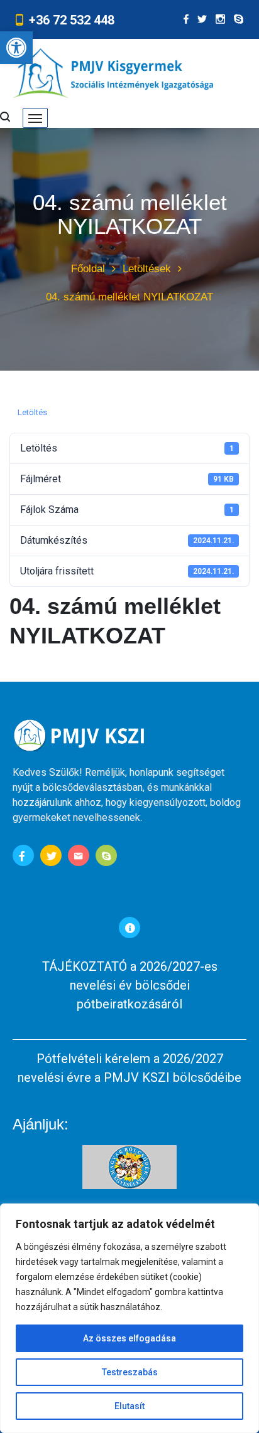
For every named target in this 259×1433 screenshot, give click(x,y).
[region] (129, 1318)
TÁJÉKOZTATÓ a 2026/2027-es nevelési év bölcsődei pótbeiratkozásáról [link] (130, 985)
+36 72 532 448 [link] (71, 20)
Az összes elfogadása (129, 1338)
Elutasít (129, 1406)
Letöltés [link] (32, 412)
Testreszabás (130, 1372)
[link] (16, 47)
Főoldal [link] (88, 269)
